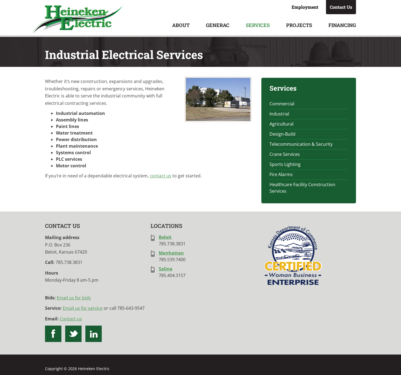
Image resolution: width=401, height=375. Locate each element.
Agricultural (282, 124)
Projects (299, 25)
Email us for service (83, 308)
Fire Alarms (281, 174)
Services (258, 25)
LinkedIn (93, 334)
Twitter (73, 334)
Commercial (282, 104)
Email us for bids (74, 298)
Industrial (279, 114)
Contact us (71, 319)
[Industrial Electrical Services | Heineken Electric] (218, 99)
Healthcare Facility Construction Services (302, 187)
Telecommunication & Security (301, 144)
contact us (160, 176)
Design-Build (282, 134)
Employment (305, 7)
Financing (342, 25)
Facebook (53, 334)
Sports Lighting (285, 164)
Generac (217, 25)
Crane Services (285, 154)
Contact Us (341, 7)
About (181, 25)
